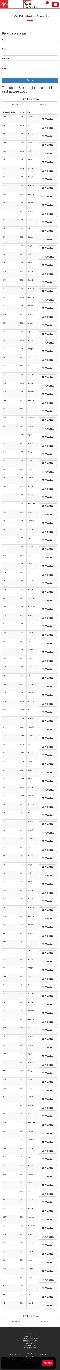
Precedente (16, 105)
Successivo (44, 105)
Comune (5, 68)
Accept (47, 1363)
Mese (4, 49)
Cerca (30, 80)
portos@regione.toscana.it (30, 1357)
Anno (4, 39)
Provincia (5, 58)
